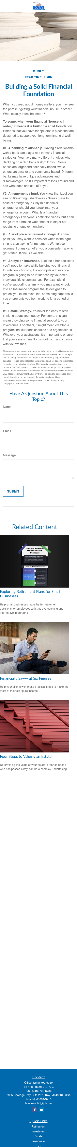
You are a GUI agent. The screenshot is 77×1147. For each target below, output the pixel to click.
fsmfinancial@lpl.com (38, 1103)
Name (7, 406)
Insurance (38, 1141)
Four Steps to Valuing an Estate (26, 757)
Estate (38, 1136)
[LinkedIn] (41, 1109)
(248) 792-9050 (43, 1082)
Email (7, 431)
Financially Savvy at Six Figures (25, 678)
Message (9, 455)
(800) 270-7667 (45, 1087)
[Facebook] (34, 1109)
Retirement (38, 1126)
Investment (38, 1131)
